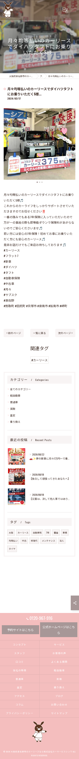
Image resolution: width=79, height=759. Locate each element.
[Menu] (73, 10)
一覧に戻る (39, 333)
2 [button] (39, 182)
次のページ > (65, 333)
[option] (39, 144)
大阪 (11, 532)
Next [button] (71, 145)
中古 (24, 540)
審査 (56, 532)
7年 (47, 532)
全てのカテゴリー (20, 389)
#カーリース (39, 360)
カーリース (23, 532)
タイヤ (12, 548)
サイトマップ (59, 713)
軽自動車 (15, 395)
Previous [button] (7, 145)
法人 (62, 540)
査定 (12, 415)
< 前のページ (13, 333)
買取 (12, 409)
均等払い (13, 540)
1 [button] (37, 182)
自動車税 (37, 532)
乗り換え (15, 422)
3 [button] (42, 182)
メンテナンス (48, 540)
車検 (65, 532)
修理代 (34, 540)
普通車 (14, 402)
